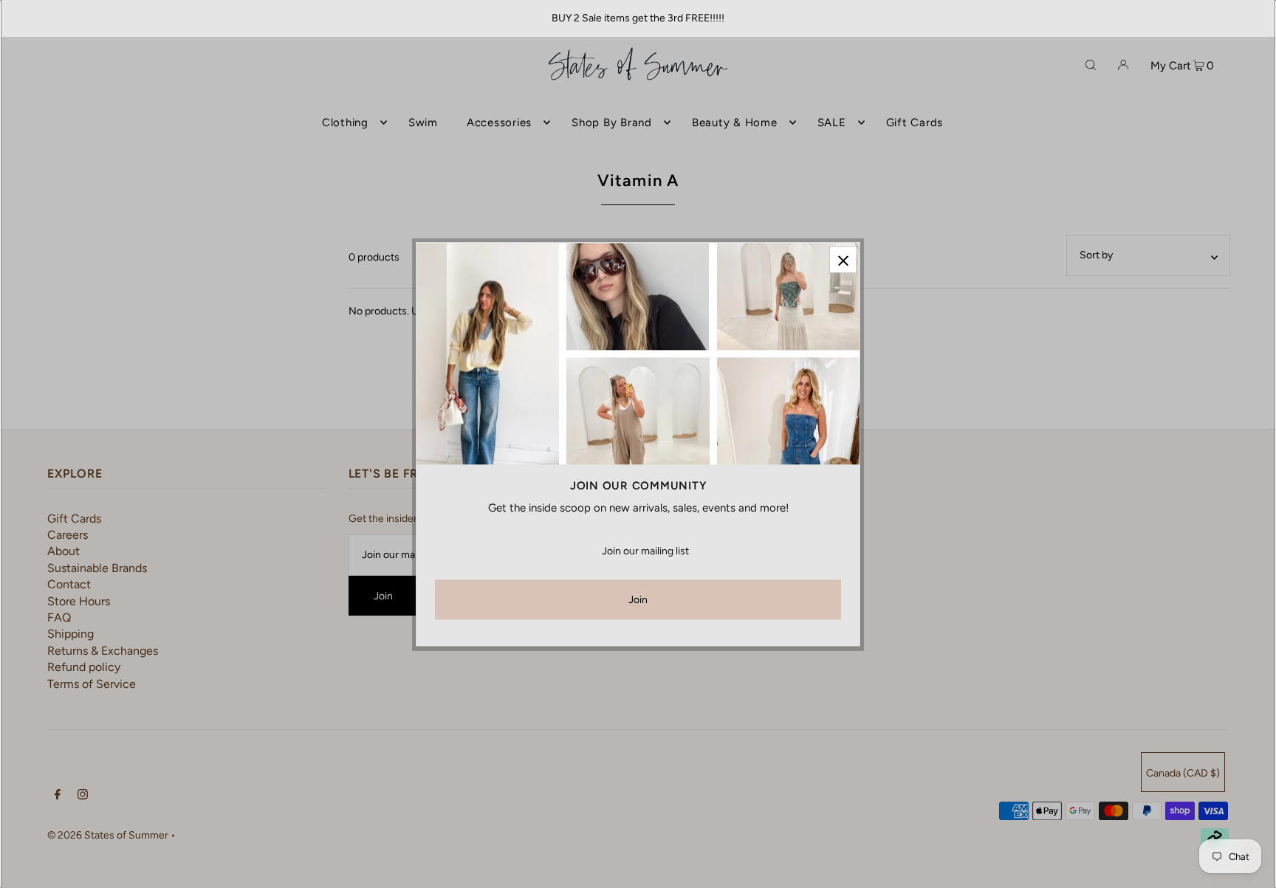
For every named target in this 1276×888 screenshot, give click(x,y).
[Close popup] (843, 259)
